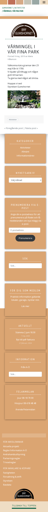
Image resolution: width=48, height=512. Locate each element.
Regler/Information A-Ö (15, 450)
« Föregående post (13, 128)
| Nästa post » (30, 128)
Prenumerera (25, 238)
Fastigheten (9, 472)
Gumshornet (7, 7)
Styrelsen (7, 480)
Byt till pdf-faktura (25, 339)
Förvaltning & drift (12, 476)
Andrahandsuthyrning (14, 454)
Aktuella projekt (11, 446)
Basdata (7, 484)
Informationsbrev (25, 155)
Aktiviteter (20, 7)
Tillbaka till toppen (24, 505)
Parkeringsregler (11, 458)
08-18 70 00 (27, 397)
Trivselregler (9, 462)
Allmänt (25, 151)
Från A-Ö (25, 367)
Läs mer (25, 306)
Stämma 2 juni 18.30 (25, 332)
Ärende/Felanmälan (25, 409)
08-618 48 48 (29, 403)
